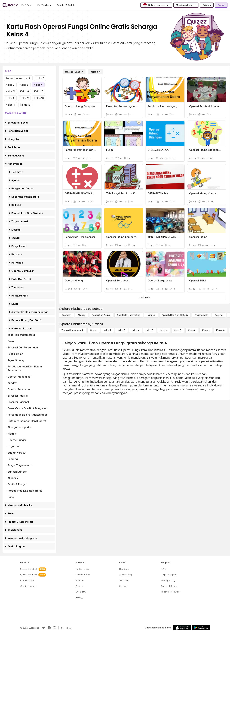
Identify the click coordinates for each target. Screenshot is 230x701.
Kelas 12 (25, 104)
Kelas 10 (39, 98)
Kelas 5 (10, 91)
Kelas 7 (38, 91)
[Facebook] (49, 627)
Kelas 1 (40, 78)
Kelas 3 (24, 84)
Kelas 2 (10, 84)
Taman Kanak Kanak (18, 78)
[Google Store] (201, 627)
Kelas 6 (24, 91)
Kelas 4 (38, 84)
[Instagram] (54, 627)
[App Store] (182, 627)
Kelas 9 (24, 98)
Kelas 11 (10, 104)
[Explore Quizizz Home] (10, 5)
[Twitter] (43, 627)
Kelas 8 (10, 98)
